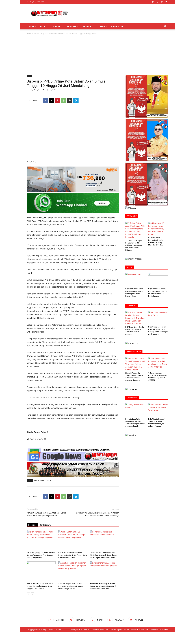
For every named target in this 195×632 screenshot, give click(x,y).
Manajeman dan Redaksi (80, 629)
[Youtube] (166, 2)
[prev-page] (28, 594)
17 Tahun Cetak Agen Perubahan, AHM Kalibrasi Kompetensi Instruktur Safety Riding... (133, 245)
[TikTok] (158, 2)
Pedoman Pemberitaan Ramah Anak (144, 629)
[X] (51, 100)
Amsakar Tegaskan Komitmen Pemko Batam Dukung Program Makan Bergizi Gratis (70, 586)
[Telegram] (76, 100)
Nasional (71, 26)
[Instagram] (153, 2)
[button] (165, 26)
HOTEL (130, 267)
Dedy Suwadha (39, 90)
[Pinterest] (57, 100)
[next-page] (32, 594)
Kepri (43, 26)
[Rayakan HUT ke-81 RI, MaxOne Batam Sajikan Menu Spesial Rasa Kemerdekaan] (135, 280)
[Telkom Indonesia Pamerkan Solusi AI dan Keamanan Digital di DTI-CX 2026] (158, 364)
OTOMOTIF (131, 216)
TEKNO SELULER (134, 352)
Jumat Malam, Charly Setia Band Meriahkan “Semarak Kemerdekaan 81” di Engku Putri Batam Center (103, 555)
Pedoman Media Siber (100, 629)
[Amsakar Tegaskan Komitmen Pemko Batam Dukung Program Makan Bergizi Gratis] (72, 571)
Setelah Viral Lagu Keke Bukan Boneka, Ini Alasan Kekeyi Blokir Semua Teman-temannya (97, 514)
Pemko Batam (39, 481)
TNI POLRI (87, 26)
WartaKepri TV (118, 26)
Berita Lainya (45, 525)
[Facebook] (149, 2)
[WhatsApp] (162, 2)
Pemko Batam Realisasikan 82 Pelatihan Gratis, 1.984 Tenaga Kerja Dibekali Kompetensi (72, 555)
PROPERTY (131, 306)
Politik (101, 26)
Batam (36, 33)
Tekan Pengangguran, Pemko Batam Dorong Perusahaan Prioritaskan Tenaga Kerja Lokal (41, 555)
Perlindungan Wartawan (120, 629)
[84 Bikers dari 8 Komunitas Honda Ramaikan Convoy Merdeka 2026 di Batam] (158, 229)
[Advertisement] (120, 13)
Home (31, 26)
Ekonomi (55, 26)
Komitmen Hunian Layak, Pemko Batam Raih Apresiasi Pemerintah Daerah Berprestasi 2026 (103, 586)
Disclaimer (164, 629)
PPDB (49, 481)
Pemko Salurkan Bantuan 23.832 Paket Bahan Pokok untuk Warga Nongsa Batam (46, 514)
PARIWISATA (132, 398)
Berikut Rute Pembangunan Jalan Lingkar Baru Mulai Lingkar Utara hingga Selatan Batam (40, 586)
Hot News (32, 525)
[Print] (69, 100)
